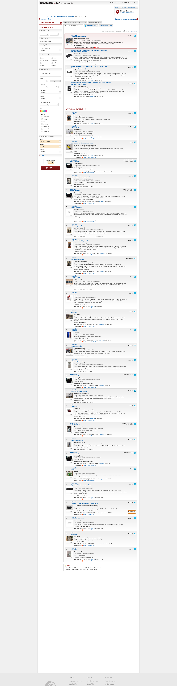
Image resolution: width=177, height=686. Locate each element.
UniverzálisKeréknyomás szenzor (77, 518)
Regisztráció (123, 7)
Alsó (43, 65)
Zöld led (45, 121)
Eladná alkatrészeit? (127, 11)
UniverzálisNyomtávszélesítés (76, 207)
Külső (43, 63)
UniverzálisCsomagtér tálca (75, 160)
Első (43, 58)
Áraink (116, 7)
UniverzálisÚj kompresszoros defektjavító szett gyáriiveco (84, 502)
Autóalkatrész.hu (43, 16)
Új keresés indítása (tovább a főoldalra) (125, 19)
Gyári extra (46, 131)
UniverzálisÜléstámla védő (75, 276)
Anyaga (42, 96)
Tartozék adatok (45, 69)
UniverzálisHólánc (74, 468)
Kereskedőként (73, 684)
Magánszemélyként (75, 681)
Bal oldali (55, 60)
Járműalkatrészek (92, 681)
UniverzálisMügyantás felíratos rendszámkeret (81, 484)
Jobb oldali (45, 60)
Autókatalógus (109, 684)
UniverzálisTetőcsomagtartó (75, 424)
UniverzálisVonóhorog (74, 311)
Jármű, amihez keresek (47, 136)
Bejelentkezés (131, 7)
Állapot (41, 78)
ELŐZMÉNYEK (106, 26)
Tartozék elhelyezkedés (47, 55)
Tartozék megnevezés (45, 73)
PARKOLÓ (92, 26)
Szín (41, 108)
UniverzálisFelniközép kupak (76, 113)
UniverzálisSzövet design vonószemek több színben (82, 142)
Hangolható (46, 116)
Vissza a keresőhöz (46, 19)
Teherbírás (42, 84)
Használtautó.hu (110, 681)
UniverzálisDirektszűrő (74, 293)
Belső (54, 63)
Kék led (45, 119)
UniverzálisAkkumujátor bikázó (76, 345)
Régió (42, 155)
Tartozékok (50, 16)
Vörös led (45, 124)
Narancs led (46, 126)
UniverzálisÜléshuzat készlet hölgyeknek (79, 240)
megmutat (92, 64)
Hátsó (54, 58)
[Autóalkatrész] (56, 3)
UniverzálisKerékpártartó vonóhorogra (79, 35)
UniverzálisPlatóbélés (74, 533)
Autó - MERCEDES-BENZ (60, 16)
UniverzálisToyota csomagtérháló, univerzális (81, 176)
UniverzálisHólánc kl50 (74, 329)
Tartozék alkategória (45, 48)
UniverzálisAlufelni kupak (75, 549)
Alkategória (44, 45)
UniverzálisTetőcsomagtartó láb (77, 225)
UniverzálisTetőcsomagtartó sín (77, 360)
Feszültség (42, 90)
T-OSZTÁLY (71, 16)
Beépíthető (46, 129)
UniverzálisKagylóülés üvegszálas (77, 258)
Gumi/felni (90, 684)
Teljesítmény (45, 102)
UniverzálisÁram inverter (75, 126)
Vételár (45, 30)
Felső (54, 65)
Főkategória (44, 38)
